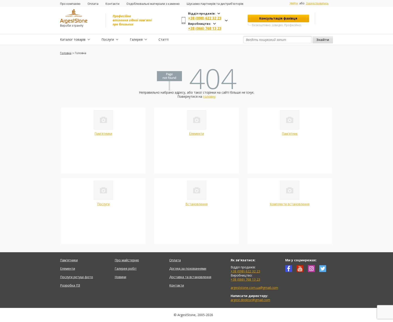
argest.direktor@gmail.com (250, 300)
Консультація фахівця (278, 18)
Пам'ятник (290, 133)
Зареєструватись (317, 3)
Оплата (93, 4)
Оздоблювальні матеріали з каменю (153, 4)
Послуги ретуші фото (76, 277)
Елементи (196, 133)
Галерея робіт (126, 268)
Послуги (107, 39)
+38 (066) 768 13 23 (204, 28)
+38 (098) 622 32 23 (204, 18)
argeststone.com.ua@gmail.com (254, 287)
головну (209, 96)
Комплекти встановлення (290, 204)
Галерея (136, 39)
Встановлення (196, 204)
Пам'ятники (103, 133)
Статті (164, 39)
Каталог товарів (73, 39)
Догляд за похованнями (187, 268)
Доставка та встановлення (190, 277)
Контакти (112, 4)
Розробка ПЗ (70, 285)
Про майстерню (127, 260)
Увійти (294, 3)
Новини (120, 277)
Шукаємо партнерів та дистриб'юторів (215, 4)
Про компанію (70, 4)
